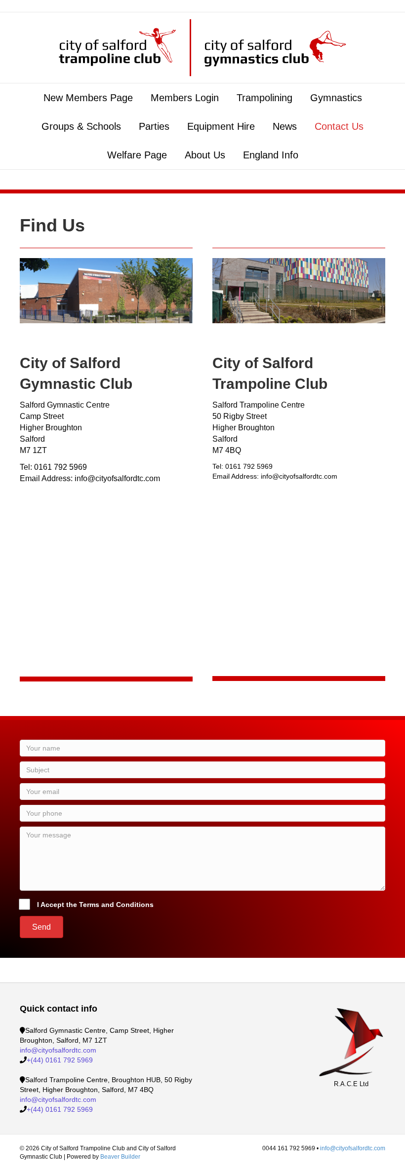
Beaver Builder (120, 1156)
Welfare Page (137, 155)
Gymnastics (336, 97)
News (285, 126)
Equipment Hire (221, 126)
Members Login (185, 97)
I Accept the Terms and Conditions (95, 904)
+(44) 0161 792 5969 (60, 1060)
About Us (205, 155)
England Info (270, 155)
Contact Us (339, 126)
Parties (154, 126)
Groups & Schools (81, 126)
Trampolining (264, 97)
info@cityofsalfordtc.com (58, 1050)
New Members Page (88, 97)
